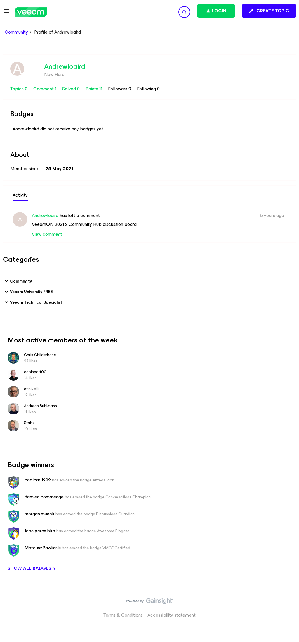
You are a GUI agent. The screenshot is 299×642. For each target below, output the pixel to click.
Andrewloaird (64, 66)
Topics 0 (19, 89)
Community (16, 32)
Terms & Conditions (123, 615)
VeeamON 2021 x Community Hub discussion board (84, 224)
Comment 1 (45, 89)
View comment (47, 234)
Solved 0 (71, 89)
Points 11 (94, 89)
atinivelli (31, 389)
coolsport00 (35, 372)
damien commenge (44, 496)
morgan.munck (39, 513)
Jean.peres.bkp (40, 530)
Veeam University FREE (31, 291)
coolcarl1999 (38, 479)
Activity (20, 195)
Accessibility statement (171, 615)
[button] (6, 13)
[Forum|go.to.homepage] (31, 12)
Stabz (29, 423)
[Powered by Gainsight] (149, 602)
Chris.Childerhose (40, 355)
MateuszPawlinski (43, 547)
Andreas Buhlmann (40, 406)
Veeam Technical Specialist (36, 302)
